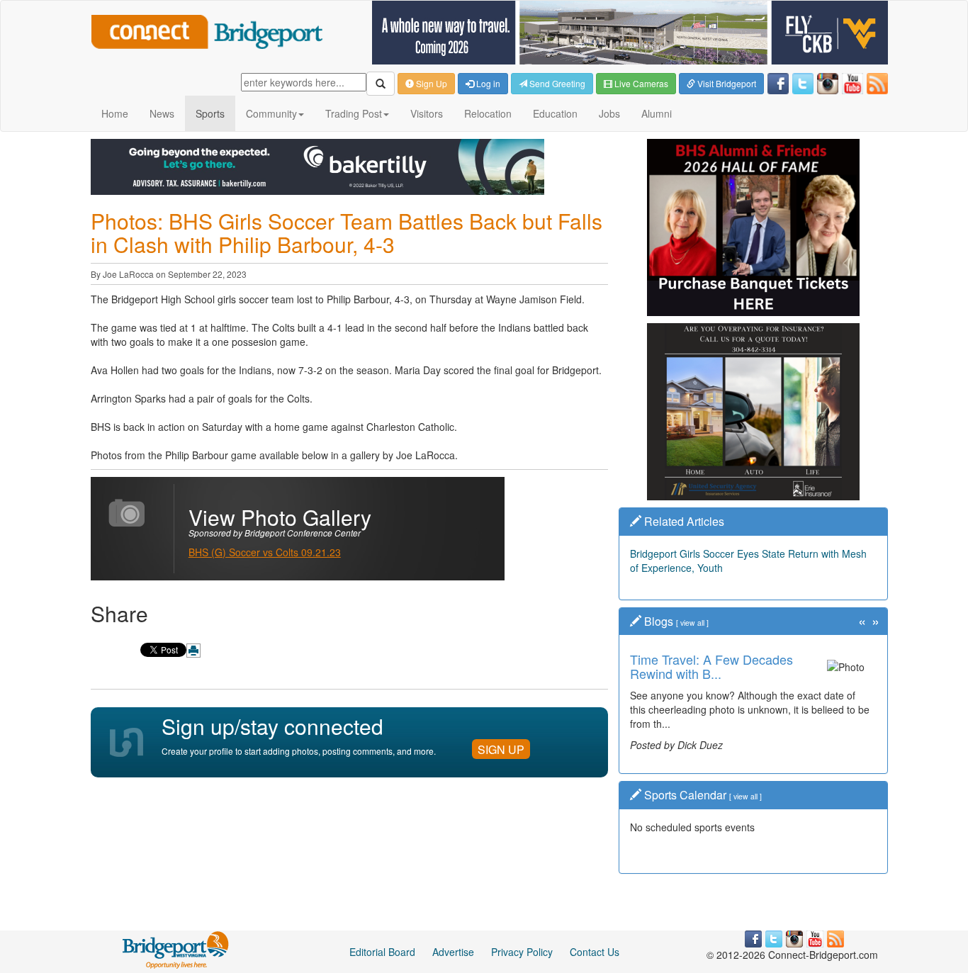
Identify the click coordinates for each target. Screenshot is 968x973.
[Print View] (193, 650)
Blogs (658, 621)
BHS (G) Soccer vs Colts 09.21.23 (264, 552)
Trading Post (353, 113)
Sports (210, 113)
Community (271, 113)
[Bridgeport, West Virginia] (176, 948)
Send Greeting (556, 83)
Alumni (656, 113)
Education (555, 113)
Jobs (609, 113)
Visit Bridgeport (725, 83)
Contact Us (594, 952)
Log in (487, 83)
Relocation (488, 113)
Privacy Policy (522, 952)
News (162, 113)
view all (692, 622)
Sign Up (430, 83)
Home (114, 113)
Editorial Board (382, 952)
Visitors (426, 113)
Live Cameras (640, 83)
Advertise (453, 952)
